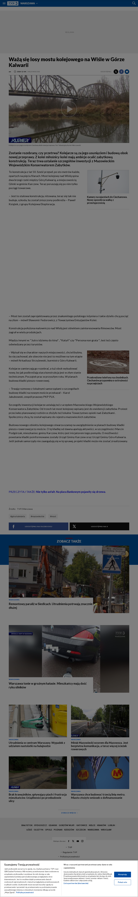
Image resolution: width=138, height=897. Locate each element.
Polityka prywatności (25, 892)
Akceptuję (122, 874)
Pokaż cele (122, 882)
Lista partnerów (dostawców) (76, 883)
